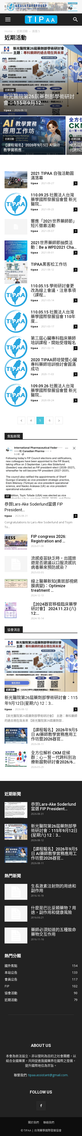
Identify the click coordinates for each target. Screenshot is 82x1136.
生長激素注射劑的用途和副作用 (53, 888)
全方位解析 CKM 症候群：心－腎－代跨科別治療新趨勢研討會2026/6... (53, 757)
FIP (7, 496)
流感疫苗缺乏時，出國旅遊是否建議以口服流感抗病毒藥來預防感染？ (53, 563)
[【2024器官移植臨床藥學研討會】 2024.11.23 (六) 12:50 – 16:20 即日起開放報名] (11, 610)
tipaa (7, 110)
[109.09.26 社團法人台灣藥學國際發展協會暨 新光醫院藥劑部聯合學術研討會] (16, 395)
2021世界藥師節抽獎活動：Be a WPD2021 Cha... (54, 245)
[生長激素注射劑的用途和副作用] (16, 892)
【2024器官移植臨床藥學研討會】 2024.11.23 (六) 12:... (54, 609)
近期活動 (22, 31)
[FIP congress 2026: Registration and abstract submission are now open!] (16, 542)
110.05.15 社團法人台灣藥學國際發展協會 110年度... (53, 316)
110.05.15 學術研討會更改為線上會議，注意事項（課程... (53, 290)
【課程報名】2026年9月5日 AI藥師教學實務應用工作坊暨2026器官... (54, 734)
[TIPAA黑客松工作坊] (16, 272)
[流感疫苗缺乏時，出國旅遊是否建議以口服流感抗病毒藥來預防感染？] (16, 564)
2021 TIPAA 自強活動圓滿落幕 (52, 175)
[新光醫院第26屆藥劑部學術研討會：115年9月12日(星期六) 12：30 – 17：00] (41, 80)
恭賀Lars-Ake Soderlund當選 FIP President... (53, 806)
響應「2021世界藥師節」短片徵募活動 (54, 223)
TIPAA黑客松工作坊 (49, 264)
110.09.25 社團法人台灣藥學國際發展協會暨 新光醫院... (54, 199)
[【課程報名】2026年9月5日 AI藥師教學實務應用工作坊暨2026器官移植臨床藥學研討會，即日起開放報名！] (33, 140)
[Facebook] (41, 1105)
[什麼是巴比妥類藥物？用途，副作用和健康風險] (16, 914)
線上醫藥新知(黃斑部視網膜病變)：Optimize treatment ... (54, 586)
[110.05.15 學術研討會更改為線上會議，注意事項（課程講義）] (16, 295)
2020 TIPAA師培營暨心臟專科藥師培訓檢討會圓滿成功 (54, 364)
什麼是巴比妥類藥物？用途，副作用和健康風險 (53, 910)
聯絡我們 (48, 1122)
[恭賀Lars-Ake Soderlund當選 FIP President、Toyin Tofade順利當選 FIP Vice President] (41, 472)
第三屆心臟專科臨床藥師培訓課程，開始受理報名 (53, 340)
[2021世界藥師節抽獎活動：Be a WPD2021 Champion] (16, 257)
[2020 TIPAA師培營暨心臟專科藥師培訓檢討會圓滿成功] (16, 369)
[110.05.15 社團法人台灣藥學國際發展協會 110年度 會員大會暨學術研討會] (16, 321)
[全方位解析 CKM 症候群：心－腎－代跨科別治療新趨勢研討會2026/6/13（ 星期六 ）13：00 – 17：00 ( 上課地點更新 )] (16, 759)
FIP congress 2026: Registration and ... (48, 538)
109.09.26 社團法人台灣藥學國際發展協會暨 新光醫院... (54, 390)
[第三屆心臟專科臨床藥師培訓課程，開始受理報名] (16, 347)
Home (9, 31)
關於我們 (33, 1122)
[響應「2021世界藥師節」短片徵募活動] (16, 227)
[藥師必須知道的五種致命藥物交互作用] (16, 935)
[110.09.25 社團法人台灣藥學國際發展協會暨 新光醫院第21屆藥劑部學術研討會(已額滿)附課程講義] (16, 204)
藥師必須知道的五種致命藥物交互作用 (53, 932)
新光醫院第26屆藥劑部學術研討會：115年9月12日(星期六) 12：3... (54, 831)
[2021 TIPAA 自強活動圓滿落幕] (16, 179)
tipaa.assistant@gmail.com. (48, 1075)
